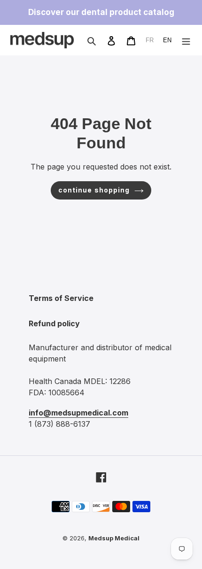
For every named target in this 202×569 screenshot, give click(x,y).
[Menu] (186, 40)
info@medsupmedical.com (78, 412)
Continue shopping (94, 190)
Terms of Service (61, 298)
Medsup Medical (114, 538)
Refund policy (54, 323)
